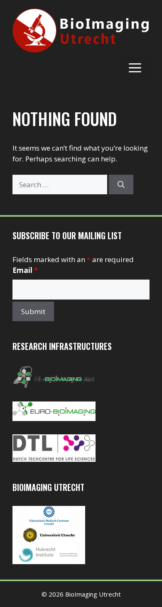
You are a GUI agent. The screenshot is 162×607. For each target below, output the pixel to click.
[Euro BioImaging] (54, 418)
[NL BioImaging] (54, 385)
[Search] (121, 185)
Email (25, 270)
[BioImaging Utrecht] (48, 561)
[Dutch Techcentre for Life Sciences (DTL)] (54, 459)
